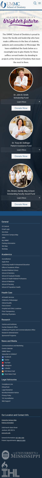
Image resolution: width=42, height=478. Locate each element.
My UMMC (5, 240)
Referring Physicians (9, 314)
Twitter (6, 360)
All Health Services (8, 297)
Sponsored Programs (9, 335)
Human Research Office (10, 327)
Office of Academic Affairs (10, 267)
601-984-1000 (20, 438)
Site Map (5, 246)
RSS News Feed (9, 371)
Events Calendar (7, 348)
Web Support (6, 401)
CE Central (5, 226)
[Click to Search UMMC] (35, 3)
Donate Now (21, 108)
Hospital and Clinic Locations (11, 308)
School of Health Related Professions (14, 279)
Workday (5, 249)
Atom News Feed (10, 374)
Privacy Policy (6, 395)
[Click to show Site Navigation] (39, 3)
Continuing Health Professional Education (16, 265)
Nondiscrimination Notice (10, 393)
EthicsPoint (5, 387)
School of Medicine (8, 281)
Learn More (21, 101)
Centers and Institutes (9, 324)
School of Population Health (11, 287)
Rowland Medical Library (10, 270)
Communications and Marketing (12, 346)
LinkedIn (7, 368)
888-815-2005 (21, 440)
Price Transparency (8, 311)
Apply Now (5, 262)
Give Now (5, 232)
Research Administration (10, 333)
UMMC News (6, 351)
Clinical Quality (7, 303)
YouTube (7, 363)
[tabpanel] (21, 20)
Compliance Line (7, 384)
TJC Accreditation (8, 398)
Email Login (6, 229)
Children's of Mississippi (9, 300)
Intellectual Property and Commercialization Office (18, 330)
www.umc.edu (6, 433)
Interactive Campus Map (10, 235)
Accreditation (6, 259)
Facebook (7, 357)
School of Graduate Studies (11, 276)
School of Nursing (8, 284)
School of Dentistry (16, 7)
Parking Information (8, 243)
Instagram (8, 365)
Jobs (3, 238)
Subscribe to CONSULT (9, 354)
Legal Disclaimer (7, 390)
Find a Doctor (6, 306)
